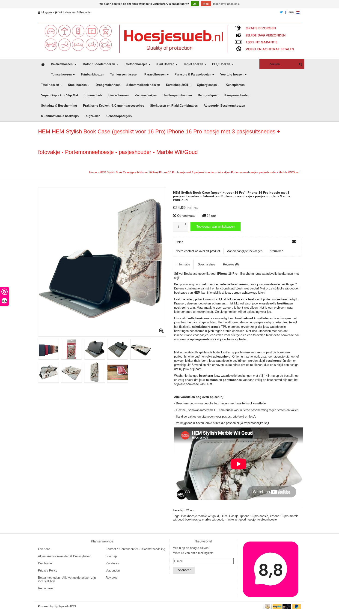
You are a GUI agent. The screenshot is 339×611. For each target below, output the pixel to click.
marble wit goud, (213, 519)
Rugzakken (92, 116)
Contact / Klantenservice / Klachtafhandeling (135, 549)
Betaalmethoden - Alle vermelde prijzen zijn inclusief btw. (67, 579)
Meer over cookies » (226, 4)
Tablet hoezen (193, 64)
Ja (194, 4)
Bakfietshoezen (62, 64)
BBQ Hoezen (221, 64)
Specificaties (206, 264)
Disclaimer (45, 563)
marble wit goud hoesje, (241, 519)
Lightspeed (61, 606)
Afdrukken (276, 251)
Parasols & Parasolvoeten (193, 74)
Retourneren (46, 588)
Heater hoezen (118, 95)
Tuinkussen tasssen (124, 74)
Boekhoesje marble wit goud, (201, 516)
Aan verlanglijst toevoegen (244, 251)
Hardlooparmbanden (177, 95)
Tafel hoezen (50, 85)
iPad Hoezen (165, 64)
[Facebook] (286, 12)
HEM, (225, 516)
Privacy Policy (47, 570)
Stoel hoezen (77, 85)
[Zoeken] (299, 64)
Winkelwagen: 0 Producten (75, 12)
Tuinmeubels (93, 95)
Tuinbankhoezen (92, 74)
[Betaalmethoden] (268, 606)
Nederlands (298, 12)
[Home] (169, 38)
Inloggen (46, 12)
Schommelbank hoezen (143, 85)
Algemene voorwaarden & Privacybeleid (64, 556)
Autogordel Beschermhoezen (224, 105)
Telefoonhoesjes (135, 64)
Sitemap (111, 556)
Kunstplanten (235, 85)
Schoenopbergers (119, 116)
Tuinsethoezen (61, 74)
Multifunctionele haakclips (60, 116)
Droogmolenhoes (108, 85)
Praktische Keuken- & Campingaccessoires (113, 105)
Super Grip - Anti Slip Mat (59, 95)
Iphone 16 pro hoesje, (255, 516)
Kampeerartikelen (236, 95)
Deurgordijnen (208, 95)
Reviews (111, 577)
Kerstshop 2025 (177, 85)
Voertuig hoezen (232, 74)
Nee (206, 4)
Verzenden (113, 570)
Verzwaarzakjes (146, 95)
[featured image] (271, 569)
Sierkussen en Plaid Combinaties (174, 105)
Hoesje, (234, 516)
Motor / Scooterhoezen (99, 64)
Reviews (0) (231, 264)
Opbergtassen (207, 85)
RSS (73, 606)
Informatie (183, 264)
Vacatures (112, 563)
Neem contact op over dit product (197, 251)
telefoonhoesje (267, 519)
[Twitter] (281, 12)
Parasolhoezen (155, 74)
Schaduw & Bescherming (59, 105)
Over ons (44, 549)
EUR (291, 12)
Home (93, 172)
